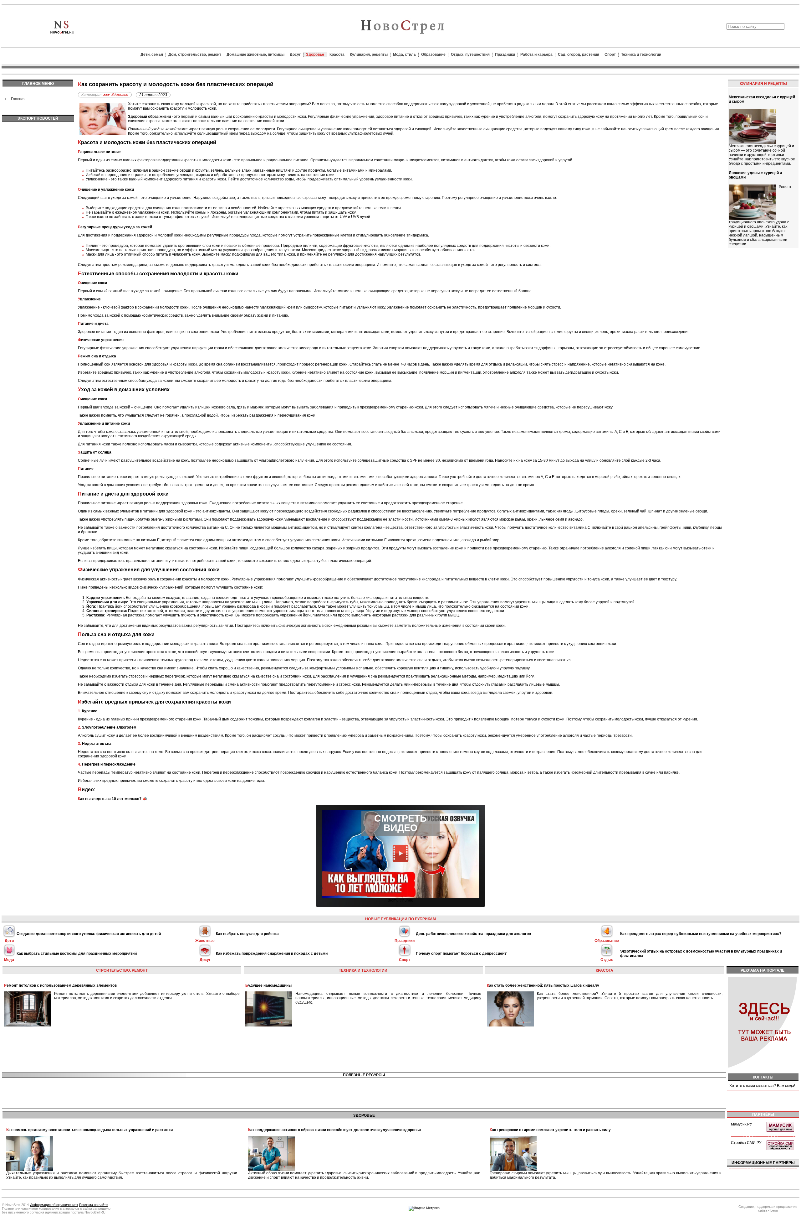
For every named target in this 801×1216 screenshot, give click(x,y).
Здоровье (315, 54)
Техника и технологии (641, 54)
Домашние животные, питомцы (255, 54)
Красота (336, 54)
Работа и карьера (536, 54)
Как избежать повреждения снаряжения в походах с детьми (272, 953)
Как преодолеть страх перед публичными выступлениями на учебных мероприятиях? (700, 934)
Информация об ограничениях (54, 1205)
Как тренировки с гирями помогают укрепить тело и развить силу (550, 1130)
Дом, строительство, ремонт (194, 54)
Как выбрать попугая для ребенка (247, 934)
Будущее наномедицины (268, 985)
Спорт (610, 54)
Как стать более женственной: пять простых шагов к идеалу (543, 985)
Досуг (295, 54)
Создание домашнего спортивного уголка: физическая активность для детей (89, 934)
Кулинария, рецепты (369, 54)
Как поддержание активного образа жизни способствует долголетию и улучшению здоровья (334, 1130)
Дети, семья (151, 54)
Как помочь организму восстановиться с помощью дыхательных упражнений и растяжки (89, 1130)
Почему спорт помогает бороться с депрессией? (461, 953)
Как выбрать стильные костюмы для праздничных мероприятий (77, 953)
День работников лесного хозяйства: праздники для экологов (473, 934)
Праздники (505, 54)
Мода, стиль (404, 54)
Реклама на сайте (93, 1205)
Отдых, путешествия (470, 54)
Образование (433, 54)
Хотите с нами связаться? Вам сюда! (762, 1085)
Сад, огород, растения (578, 54)
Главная (18, 99)
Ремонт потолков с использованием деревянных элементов (60, 985)
